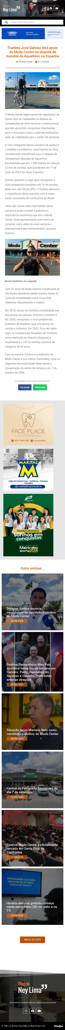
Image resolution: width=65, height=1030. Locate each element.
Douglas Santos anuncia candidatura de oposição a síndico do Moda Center (31, 612)
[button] (25, 387)
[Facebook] (50, 8)
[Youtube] (56, 8)
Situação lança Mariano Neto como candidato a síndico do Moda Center (32, 732)
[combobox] (32, 22)
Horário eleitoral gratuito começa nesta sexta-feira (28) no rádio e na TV (32, 907)
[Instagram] (45, 8)
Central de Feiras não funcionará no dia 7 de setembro (32, 790)
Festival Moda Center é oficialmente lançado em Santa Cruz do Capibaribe (32, 848)
